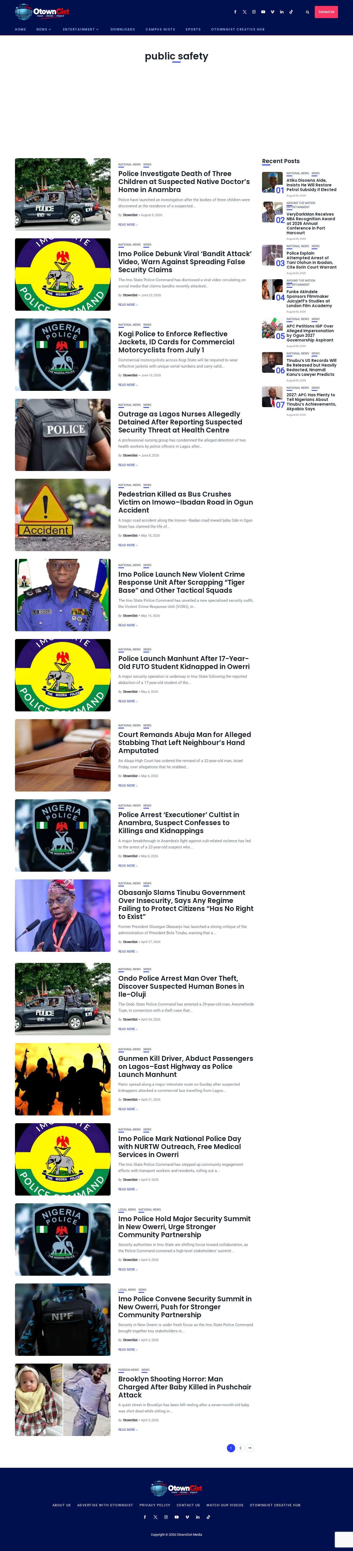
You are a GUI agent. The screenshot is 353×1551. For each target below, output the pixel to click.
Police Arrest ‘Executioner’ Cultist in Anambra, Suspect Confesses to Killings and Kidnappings (178, 822)
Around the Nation (301, 203)
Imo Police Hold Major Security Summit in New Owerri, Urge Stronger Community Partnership (184, 1227)
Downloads (123, 29)
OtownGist (130, 215)
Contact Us (326, 12)
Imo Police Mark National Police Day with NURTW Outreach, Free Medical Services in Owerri (179, 1146)
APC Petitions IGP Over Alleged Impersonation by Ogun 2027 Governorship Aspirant (310, 333)
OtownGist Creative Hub (238, 29)
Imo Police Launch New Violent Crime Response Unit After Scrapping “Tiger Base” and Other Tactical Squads (181, 582)
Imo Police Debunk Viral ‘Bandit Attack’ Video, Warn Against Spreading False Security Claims (185, 262)
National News (129, 164)
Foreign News (128, 1369)
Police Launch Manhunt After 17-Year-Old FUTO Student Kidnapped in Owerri (184, 662)
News (41, 29)
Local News (127, 1209)
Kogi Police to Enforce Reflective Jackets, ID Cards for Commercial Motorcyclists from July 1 (176, 342)
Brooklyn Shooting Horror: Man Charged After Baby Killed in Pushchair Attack (184, 1387)
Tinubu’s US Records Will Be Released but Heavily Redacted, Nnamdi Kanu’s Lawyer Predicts (311, 367)
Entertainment (79, 29)
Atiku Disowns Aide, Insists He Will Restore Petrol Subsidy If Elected (311, 185)
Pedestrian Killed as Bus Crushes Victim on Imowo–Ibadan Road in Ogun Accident (185, 502)
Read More (126, 224)
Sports (193, 29)
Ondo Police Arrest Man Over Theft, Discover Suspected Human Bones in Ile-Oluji (181, 986)
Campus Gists (160, 29)
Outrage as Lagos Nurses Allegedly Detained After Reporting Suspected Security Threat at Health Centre (180, 422)
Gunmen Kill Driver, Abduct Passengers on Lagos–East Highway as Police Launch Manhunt (185, 1066)
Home (20, 29)
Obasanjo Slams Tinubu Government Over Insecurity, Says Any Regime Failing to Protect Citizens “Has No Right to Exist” (186, 905)
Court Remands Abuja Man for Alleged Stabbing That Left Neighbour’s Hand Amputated (184, 742)
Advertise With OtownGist (105, 1505)
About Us (61, 1505)
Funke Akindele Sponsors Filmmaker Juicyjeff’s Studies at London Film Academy (309, 298)
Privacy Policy (155, 1505)
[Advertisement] (176, 109)
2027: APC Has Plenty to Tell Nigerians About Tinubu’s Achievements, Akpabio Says (311, 402)
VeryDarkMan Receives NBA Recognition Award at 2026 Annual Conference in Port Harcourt (311, 223)
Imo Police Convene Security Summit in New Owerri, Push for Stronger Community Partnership (185, 1307)
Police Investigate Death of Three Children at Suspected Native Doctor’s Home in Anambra (184, 181)
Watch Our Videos (225, 1505)
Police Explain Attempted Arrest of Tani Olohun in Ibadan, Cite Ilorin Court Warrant (312, 260)
